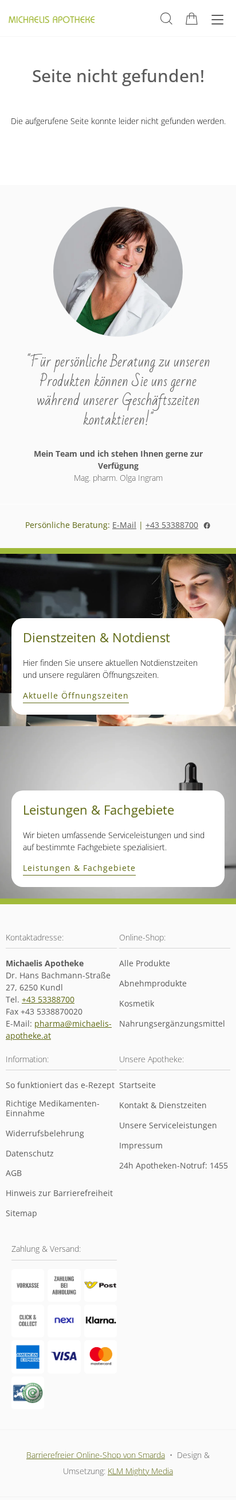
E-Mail (124, 524)
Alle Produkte (144, 964)
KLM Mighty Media (140, 1471)
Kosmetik (136, 1004)
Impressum (141, 1146)
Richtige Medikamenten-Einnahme (53, 1109)
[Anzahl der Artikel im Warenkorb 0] (191, 18)
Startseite (137, 1085)
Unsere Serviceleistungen (168, 1126)
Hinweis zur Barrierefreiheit (59, 1193)
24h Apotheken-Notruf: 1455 (173, 1166)
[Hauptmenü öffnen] (217, 20)
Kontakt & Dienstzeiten (163, 1105)
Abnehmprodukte (153, 984)
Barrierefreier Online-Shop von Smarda (95, 1454)
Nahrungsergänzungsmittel (172, 1024)
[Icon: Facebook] (207, 524)
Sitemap (21, 1213)
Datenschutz (30, 1154)
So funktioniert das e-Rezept (60, 1085)
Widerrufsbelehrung (45, 1134)
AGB (14, 1173)
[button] (166, 18)
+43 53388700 (171, 524)
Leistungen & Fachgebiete (79, 868)
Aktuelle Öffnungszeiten (76, 696)
